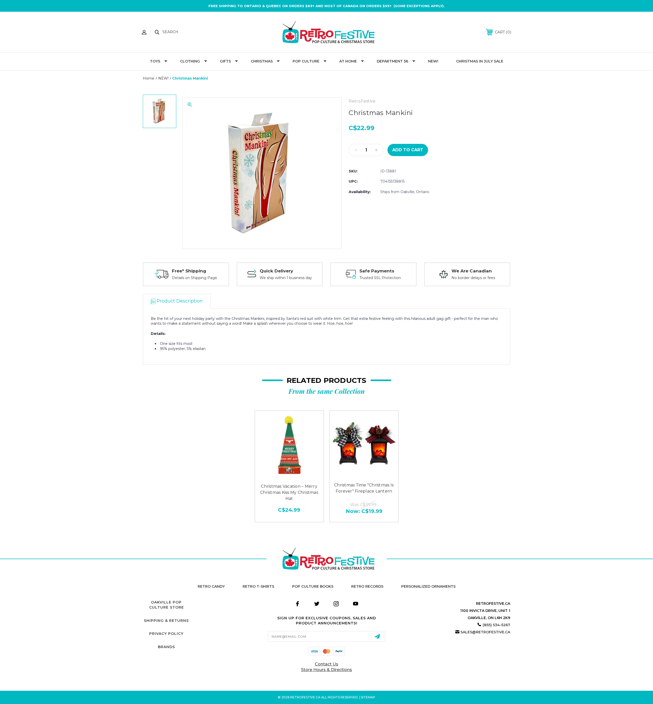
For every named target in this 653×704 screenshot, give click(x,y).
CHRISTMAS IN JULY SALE (479, 61)
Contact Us (326, 664)
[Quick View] (289, 475)
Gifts (225, 61)
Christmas (262, 61)
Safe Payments (376, 270)
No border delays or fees (473, 277)
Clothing (190, 61)
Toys (155, 61)
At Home (348, 61)
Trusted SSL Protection (380, 277)
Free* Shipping (189, 270)
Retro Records (367, 586)
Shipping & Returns (166, 620)
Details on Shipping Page (194, 277)
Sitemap (368, 697)
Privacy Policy (166, 633)
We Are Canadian (471, 270)
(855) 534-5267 (496, 625)
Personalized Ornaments (428, 586)
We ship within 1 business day (286, 277)
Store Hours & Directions (326, 669)
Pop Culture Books (312, 586)
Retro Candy (211, 586)
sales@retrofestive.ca (485, 632)
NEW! (433, 61)
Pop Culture (306, 61)
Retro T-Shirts (258, 586)
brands (166, 647)
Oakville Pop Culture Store (166, 605)
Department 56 (392, 61)
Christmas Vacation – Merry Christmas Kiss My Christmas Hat (289, 492)
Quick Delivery (276, 270)
